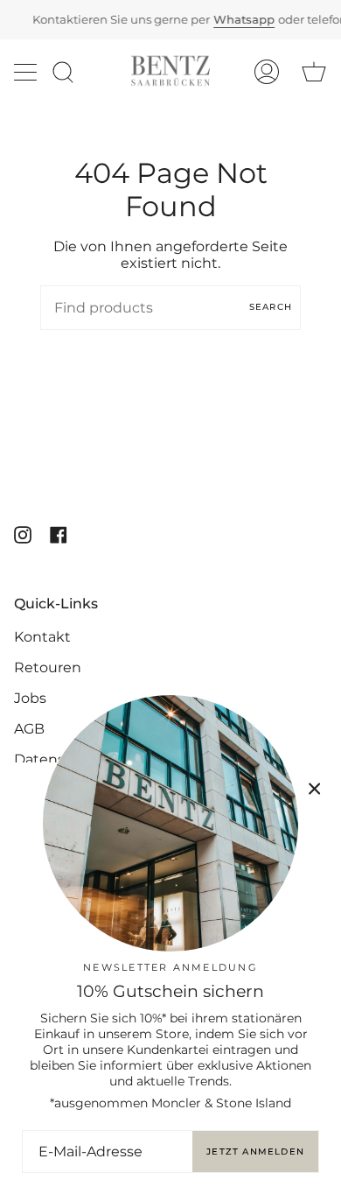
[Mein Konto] (267, 71)
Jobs (30, 698)
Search (270, 307)
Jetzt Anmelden (255, 1151)
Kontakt (42, 637)
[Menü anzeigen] (27, 72)
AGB (29, 728)
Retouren (47, 667)
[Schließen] (315, 788)
